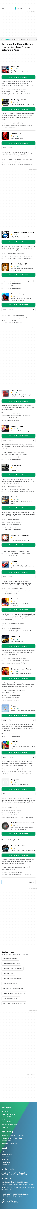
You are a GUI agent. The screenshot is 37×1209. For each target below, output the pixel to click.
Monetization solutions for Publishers (13, 1135)
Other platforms (8, 148)
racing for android (21, 162)
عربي (3, 1182)
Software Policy (6, 1140)
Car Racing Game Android (26, 164)
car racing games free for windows (11, 283)
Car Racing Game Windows (9, 127)
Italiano (15, 1184)
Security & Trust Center (9, 1114)
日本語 (20, 1184)
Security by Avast (31, 39)
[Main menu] (3, 8)
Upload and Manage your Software (12, 1138)
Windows (4, 89)
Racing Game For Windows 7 (27, 491)
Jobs (3, 1119)
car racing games (13, 123)
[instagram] (6, 1173)
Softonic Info (5, 1111)
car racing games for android (10, 164)
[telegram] (25, 1173)
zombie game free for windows (16, 690)
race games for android (8, 162)
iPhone (19, 159)
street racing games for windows (11, 663)
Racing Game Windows (8, 125)
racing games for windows (24, 94)
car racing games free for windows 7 (18, 89)
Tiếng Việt (5, 1190)
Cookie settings (6, 1164)
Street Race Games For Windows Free (12, 524)
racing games (12, 551)
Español (19, 1182)
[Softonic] (18, 8)
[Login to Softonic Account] (34, 8)
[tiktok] (10, 1173)
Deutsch (7, 1182)
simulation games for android (9, 817)
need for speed (28, 874)
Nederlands (31, 1184)
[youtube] (22, 1173)
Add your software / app (9, 1124)
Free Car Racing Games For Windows (11, 529)
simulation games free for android (11, 815)
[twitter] (14, 1173)
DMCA (3, 1151)
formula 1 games (6, 593)
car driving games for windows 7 (11, 420)
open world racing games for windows (18, 867)
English (13, 1182)
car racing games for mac (9, 320)
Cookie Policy (6, 1162)
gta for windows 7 (6, 91)
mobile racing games (21, 454)
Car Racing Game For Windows (10, 256)
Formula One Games (17, 588)
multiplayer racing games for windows (23, 258)
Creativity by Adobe (18, 39)
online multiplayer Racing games (10, 774)
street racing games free (8, 94)
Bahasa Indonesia (7, 1184)
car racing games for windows (23, 125)
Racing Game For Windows (26, 123)
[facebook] (3, 1173)
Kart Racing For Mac (26, 773)
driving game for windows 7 (9, 418)
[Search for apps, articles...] (29, 8)
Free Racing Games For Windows (10, 700)
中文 (10, 1190)
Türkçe (33, 1187)
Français (25, 1182)
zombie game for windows (9, 692)
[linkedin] (18, 1173)
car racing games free (8, 454)
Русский (15, 1187)
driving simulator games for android (11, 810)
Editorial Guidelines (7, 1122)
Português (9, 1187)
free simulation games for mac (24, 591)
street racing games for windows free (12, 522)
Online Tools (5, 1127)
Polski (3, 1187)
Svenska (21, 1187)
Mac (14, 159)
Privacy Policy (6, 1159)
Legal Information (7, 1154)
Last (30, 882)
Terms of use (5, 1157)
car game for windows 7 (19, 91)
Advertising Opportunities (9, 1143)
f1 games (14, 593)
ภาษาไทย (27, 1187)
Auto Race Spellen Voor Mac (20, 318)
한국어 (25, 1184)
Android (10, 159)
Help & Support (6, 1116)
